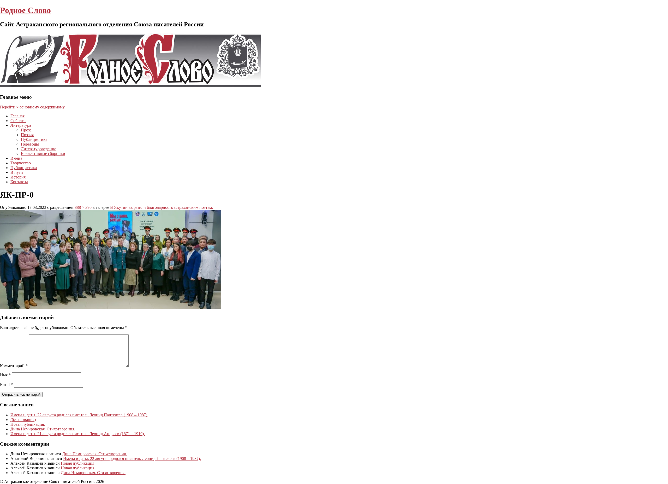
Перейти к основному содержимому (32, 107)
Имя (5, 375)
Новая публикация (77, 463)
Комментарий (14, 366)
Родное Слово (25, 10)
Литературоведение (38, 149)
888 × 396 (83, 207)
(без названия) (23, 419)
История (18, 177)
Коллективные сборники (43, 153)
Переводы (30, 144)
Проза (26, 130)
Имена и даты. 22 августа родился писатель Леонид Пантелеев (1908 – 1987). (79, 415)
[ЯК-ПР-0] (110, 307)
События (18, 120)
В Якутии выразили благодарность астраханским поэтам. (161, 207)
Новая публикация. (27, 424)
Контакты (19, 182)
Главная (17, 116)
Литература (20, 125)
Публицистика (34, 139)
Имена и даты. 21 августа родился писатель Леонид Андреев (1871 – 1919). (77, 433)
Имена (16, 158)
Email (6, 384)
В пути (16, 172)
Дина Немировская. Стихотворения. (42, 429)
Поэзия (27, 134)
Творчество (20, 163)
